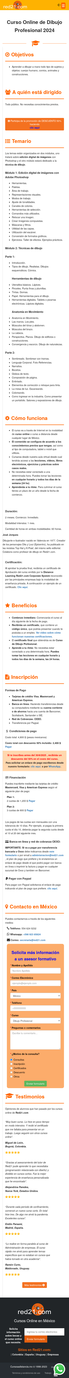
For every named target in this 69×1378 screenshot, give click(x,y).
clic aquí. (36, 766)
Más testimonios (33, 1285)
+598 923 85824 (32, 934)
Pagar (8, 746)
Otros (16, 1076)
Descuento (19, 1072)
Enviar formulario (35, 1083)
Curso (14, 1015)
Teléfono (16, 1002)
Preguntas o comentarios (25, 1027)
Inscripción (19, 1064)
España (29, 1354)
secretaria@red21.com (32, 940)
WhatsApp (54, 766)
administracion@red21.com (47, 855)
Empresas (53, 1354)
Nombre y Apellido (21, 965)
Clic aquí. (22, 587)
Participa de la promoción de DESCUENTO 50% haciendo (35, 124)
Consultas (19, 1059)
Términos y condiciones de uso (26, 1372)
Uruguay (41, 1354)
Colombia (17, 1354)
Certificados (20, 1068)
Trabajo (48, 1372)
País (13, 990)
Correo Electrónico (21, 977)
